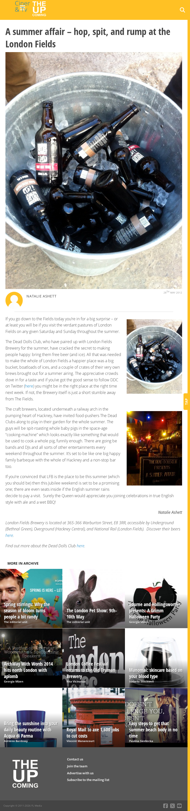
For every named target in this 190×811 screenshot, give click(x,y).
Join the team (77, 766)
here (29, 386)
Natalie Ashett (41, 296)
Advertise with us (80, 773)
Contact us (75, 759)
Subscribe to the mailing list (88, 780)
